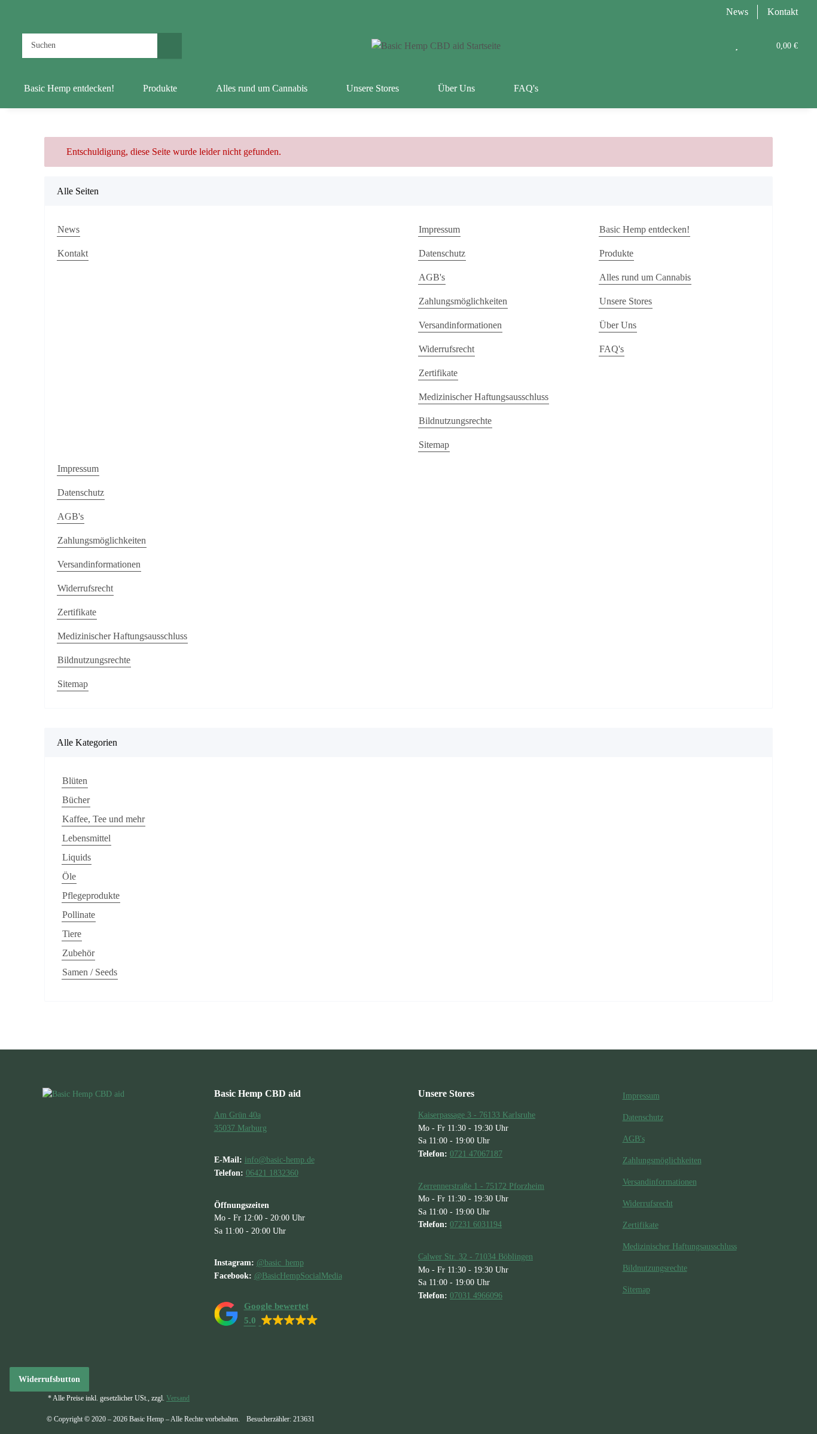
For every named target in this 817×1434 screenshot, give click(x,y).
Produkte (616, 253)
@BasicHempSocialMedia (298, 1275)
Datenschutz (442, 253)
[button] (712, 45)
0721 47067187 (476, 1153)
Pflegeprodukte (91, 895)
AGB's (432, 277)
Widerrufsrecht (446, 349)
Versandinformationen (460, 325)
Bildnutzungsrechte (455, 421)
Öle (69, 876)
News (737, 12)
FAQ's (526, 88)
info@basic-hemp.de (280, 1159)
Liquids (76, 857)
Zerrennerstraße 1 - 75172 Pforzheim (481, 1186)
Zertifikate (438, 373)
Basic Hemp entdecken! (69, 88)
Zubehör (78, 953)
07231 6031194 (476, 1224)
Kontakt (782, 12)
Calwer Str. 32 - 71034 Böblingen (475, 1256)
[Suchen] (169, 46)
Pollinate (78, 915)
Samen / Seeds (89, 972)
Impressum (439, 229)
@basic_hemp (280, 1262)
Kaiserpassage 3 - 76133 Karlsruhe (476, 1114)
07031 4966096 (476, 1295)
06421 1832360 (272, 1172)
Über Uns (617, 325)
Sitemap (434, 445)
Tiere (71, 934)
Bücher (76, 800)
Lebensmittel (86, 838)
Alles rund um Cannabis (645, 277)
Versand (178, 1398)
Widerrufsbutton (49, 1379)
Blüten (74, 781)
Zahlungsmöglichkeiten (463, 301)
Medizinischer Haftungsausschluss (483, 397)
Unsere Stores (625, 301)
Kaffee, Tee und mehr (103, 819)
